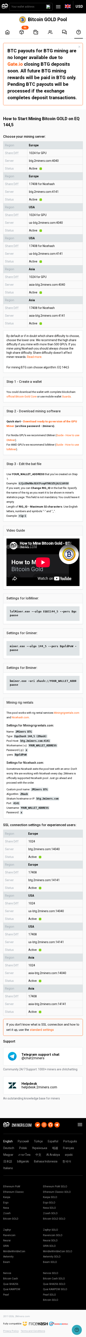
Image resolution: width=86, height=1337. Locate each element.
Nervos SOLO (50, 1273)
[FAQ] (64, 32)
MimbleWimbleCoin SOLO (57, 1251)
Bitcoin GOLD (10, 1218)
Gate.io (15, 64)
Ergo (5, 1202)
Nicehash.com (20, 717)
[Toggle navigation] (58, 6)
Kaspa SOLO (50, 1197)
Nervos (7, 1273)
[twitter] (37, 1124)
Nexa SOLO (49, 1207)
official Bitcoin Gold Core (21, 396)
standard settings (42, 1030)
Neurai (7, 1240)
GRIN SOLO (49, 1245)
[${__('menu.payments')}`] (36, 32)
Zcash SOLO (50, 1213)
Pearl (6, 1294)
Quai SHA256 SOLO (54, 1284)
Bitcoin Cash (10, 1278)
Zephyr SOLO (50, 1229)
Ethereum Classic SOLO (57, 1191)
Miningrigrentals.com (66, 712)
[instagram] (44, 1124)
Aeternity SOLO (52, 1256)
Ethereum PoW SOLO (55, 1186)
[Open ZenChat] (77, 1330)
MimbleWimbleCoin (14, 1251)
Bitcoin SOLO (50, 1299)
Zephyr (7, 1229)
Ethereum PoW (11, 1186)
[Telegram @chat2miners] (57, 1124)
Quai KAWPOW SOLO (55, 1289)
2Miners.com (22, 1316)
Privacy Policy (11, 1331)
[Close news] (79, 46)
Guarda (66, 396)
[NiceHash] (35, 1323)
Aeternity (8, 1256)
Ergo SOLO (49, 1202)
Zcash (7, 1213)
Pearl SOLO (49, 1294)
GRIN (6, 1245)
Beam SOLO (50, 1262)
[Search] (48, 6)
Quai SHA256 (10, 1284)
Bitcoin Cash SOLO (54, 1278)
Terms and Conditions (33, 1331)
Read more (34, 357)
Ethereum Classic (13, 1191)
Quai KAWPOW (11, 1289)
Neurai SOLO (50, 1240)
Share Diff (12, 153)
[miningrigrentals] (58, 1323)
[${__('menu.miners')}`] (50, 32)
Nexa (6, 1207)
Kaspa (6, 1197)
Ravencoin (9, 1235)
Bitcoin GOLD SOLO (54, 1218)
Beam (6, 1262)
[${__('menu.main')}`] (7, 32)
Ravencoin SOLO (52, 1235)
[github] (50, 1124)
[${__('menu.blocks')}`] (21, 32)
